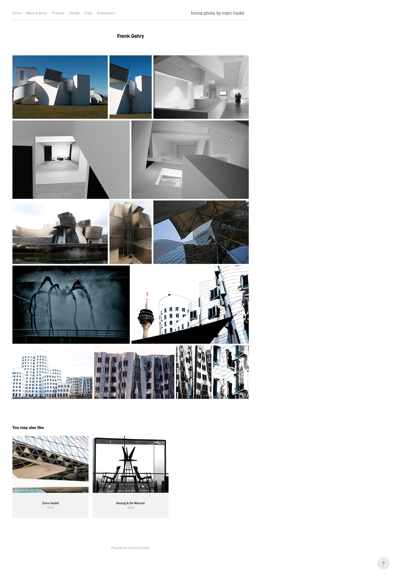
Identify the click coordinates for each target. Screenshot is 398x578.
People (74, 13)
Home (16, 13)
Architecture (106, 13)
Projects (58, 13)
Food (88, 13)
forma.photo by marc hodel (217, 13)
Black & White (36, 13)
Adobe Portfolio (139, 548)
